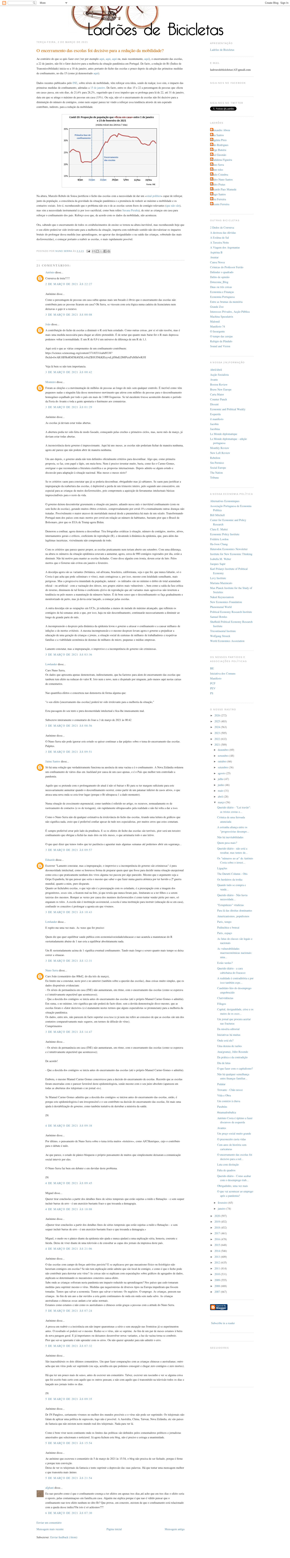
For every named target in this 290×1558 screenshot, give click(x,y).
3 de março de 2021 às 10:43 (68, 912)
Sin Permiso (217, 463)
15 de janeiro (97, 87)
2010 (217, 1274)
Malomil (215, 321)
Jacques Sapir (217, 564)
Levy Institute (218, 578)
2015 (217, 1245)
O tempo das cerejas (221, 336)
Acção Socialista (219, 374)
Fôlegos (221, 1004)
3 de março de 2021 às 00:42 (68, 372)
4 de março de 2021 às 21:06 (68, 1248)
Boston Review (218, 384)
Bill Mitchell (217, 515)
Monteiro (50, 382)
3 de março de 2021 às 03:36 (68, 654)
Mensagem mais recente (50, 1529)
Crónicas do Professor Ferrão (226, 267)
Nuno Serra (51, 970)
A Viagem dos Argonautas (225, 247)
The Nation (216, 472)
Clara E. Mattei (219, 529)
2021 (217, 744)
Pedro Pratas (218, 184)
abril (221, 796)
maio (221, 790)
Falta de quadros (226, 1170)
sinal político (153, 196)
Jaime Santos (52, 761)
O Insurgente (217, 331)
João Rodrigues (219, 145)
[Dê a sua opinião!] (97, 251)
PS (211, 693)
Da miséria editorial (228, 1029)
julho (221, 779)
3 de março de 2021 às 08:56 (68, 725)
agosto (222, 773)
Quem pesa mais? (227, 843)
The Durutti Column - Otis (232, 874)
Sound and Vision (220, 346)
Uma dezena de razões (229, 1046)
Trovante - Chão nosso (230, 1090)
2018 (217, 1227)
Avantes (221, 1128)
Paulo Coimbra (219, 174)
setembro (223, 767)
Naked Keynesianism (222, 597)
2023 (217, 733)
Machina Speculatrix (221, 316)
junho (221, 785)
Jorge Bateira (218, 150)
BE (212, 668)
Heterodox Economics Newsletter (229, 549)
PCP (212, 683)
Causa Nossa (217, 262)
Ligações (222, 868)
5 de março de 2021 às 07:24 (68, 1310)
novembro (223, 755)
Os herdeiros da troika (229, 879)
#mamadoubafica (226, 1112)
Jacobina (215, 429)
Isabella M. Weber (220, 559)
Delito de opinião (219, 277)
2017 (217, 1233)
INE (75, 83)
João (48, 324)
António (49, 272)
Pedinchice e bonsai (228, 927)
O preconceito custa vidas (231, 1139)
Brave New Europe (220, 389)
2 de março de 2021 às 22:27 (68, 284)
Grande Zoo (217, 307)
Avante (214, 379)
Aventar (214, 257)
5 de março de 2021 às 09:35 (68, 1399)
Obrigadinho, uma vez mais (232, 1186)
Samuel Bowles (218, 617)
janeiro (222, 1208)
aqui (101, 59)
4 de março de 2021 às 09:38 (68, 1125)
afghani (49, 1487)
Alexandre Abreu (220, 130)
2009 (217, 1280)
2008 (217, 1286)
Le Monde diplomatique (223, 434)
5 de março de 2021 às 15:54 (68, 1443)
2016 (217, 1239)
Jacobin (214, 424)
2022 (217, 739)
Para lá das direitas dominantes (234, 910)
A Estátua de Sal (219, 237)
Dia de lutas (224, 1063)
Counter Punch (218, 399)
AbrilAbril (216, 370)
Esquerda (215, 414)
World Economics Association (227, 641)
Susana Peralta (130, 210)
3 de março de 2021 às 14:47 (68, 1032)
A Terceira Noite (219, 242)
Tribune (214, 477)
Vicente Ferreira (220, 204)
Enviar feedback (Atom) (63, 1537)
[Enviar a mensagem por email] (94, 251)
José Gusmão (218, 155)
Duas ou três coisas (221, 287)
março (221, 802)
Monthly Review (219, 448)
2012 (217, 1262)
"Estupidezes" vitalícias (230, 905)
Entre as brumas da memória (226, 302)
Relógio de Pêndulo (221, 341)
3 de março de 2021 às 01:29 (68, 407)
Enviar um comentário (49, 1522)
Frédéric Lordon (219, 539)
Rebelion (215, 458)
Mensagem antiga (174, 1529)
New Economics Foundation (226, 602)
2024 (217, 727)
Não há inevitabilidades (230, 837)
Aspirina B (216, 252)
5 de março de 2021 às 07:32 (68, 1346)
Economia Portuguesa (222, 297)
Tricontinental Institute (223, 631)
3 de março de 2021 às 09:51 (68, 752)
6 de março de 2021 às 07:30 (68, 1513)
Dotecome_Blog (219, 282)
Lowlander (51, 664)
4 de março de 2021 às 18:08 (68, 1209)
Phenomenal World (221, 607)
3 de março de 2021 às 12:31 (68, 960)
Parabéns (222, 1106)
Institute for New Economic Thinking (231, 554)
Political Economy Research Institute (231, 612)
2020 (217, 1216)
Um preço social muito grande (234, 1133)
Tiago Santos (218, 194)
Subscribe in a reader (223, 1323)
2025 (217, 721)
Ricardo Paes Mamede (223, 189)
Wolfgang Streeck (220, 636)
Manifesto (215, 678)
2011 (217, 1268)
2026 (217, 715)
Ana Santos (217, 135)
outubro (222, 761)
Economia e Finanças (222, 292)
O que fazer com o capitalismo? (235, 1068)
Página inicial (114, 1529)
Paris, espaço (224, 933)
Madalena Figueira (221, 160)
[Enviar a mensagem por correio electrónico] (88, 251)
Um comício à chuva (228, 1101)
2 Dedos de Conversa (222, 227)
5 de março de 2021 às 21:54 (68, 1478)
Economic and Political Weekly (227, 409)
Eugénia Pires (219, 140)
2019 (217, 1221)
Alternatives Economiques (224, 501)
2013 (217, 1257)
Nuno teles (217, 169)
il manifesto (216, 419)
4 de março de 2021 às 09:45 (68, 1183)
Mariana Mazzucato (221, 583)
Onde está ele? (225, 1040)
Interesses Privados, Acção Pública (230, 311)
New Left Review (220, 453)
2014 (217, 1251)
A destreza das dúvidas (223, 232)
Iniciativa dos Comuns (223, 673)
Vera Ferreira (218, 199)
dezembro (223, 750)
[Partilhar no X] (101, 251)
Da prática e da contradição (232, 1057)
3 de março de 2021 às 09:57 (68, 850)
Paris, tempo (224, 922)
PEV (212, 688)
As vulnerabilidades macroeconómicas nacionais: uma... (234, 953)
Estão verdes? (225, 963)
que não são (173, 205)
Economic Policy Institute (224, 534)
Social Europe (218, 467)
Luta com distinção (228, 1164)
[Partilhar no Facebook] (105, 251)
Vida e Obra (224, 1095)
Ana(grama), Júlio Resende (232, 1052)
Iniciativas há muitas (228, 1035)
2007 (217, 1292)
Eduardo (50, 860)
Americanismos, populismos (233, 916)
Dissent (214, 404)
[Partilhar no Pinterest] (109, 251)
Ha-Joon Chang (219, 544)
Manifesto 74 (217, 326)
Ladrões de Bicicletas (222, 50)
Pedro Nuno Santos (222, 179)
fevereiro (223, 1202)
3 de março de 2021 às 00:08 (68, 314)
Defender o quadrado (221, 272)
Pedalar (221, 1084)
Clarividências (225, 998)
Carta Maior (217, 394)
